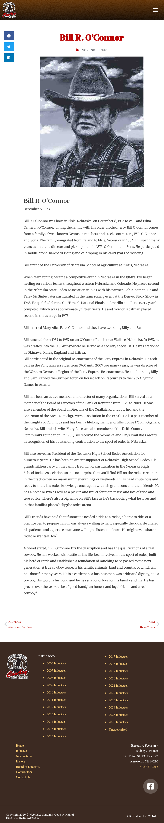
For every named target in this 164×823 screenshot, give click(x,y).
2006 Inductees (56, 663)
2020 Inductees (118, 678)
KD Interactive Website (143, 816)
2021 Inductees (118, 685)
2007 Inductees (56, 670)
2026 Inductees (118, 722)
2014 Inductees (56, 721)
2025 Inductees (118, 715)
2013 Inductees (56, 714)
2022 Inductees (118, 693)
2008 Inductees (56, 677)
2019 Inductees (118, 671)
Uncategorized (118, 729)
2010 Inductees (56, 692)
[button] (155, 9)
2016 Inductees (56, 736)
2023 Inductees (118, 700)
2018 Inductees (118, 663)
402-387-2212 (149, 766)
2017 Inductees (118, 656)
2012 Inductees (95, 50)
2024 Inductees (118, 707)
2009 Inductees (56, 685)
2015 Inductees (56, 729)
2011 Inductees (56, 699)
